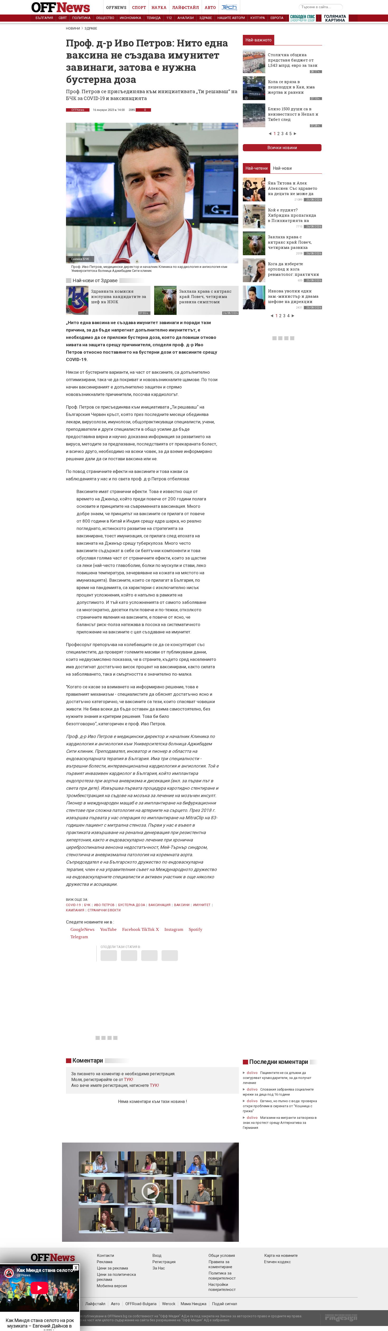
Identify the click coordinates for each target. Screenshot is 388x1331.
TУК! (128, 1079)
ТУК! (154, 1085)
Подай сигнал (224, 1303)
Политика (81, 18)
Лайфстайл (185, 7)
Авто (210, 7)
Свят (63, 18)
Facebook (130, 929)
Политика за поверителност (222, 1276)
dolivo (252, 1073)
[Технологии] (229, 8)
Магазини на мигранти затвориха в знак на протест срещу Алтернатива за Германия (280, 1123)
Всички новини (282, 147)
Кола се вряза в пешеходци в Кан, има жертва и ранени (291, 87)
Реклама (104, 1261)
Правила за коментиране (220, 1264)
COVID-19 (73, 905)
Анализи (185, 18)
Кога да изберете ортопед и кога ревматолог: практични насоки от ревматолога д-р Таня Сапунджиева (293, 274)
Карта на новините (281, 1255)
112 (169, 18)
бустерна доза (131, 905)
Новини (73, 28)
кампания (75, 910)
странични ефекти (104, 910)
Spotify (195, 929)
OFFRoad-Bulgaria (141, 1303)
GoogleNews (81, 929)
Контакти (105, 1255)
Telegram (78, 937)
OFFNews (77, 110)
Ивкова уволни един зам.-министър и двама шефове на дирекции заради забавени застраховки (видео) (293, 301)
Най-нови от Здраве (95, 280)
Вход (157, 1255)
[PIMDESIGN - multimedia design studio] (339, 1319)
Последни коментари (278, 1061)
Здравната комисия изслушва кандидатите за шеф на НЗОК (118, 296)
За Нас (159, 1268)
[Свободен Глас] (302, 19)
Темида (154, 18)
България (44, 18)
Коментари (88, 1060)
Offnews (116, 7)
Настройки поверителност (222, 1287)
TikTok (148, 929)
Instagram (173, 929)
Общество (105, 18)
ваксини (182, 905)
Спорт (139, 7)
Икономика (130, 18)
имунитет (202, 905)
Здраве (205, 18)
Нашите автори (231, 18)
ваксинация (160, 905)
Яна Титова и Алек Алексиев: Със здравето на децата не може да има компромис (292, 190)
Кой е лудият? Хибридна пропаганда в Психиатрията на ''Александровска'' (292, 217)
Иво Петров (104, 905)
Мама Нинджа (193, 1303)
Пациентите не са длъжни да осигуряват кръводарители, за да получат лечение (277, 1078)
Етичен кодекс (277, 1261)
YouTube (108, 929)
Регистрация (164, 1261)
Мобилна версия (112, 1285)
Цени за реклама (112, 1268)
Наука (159, 7)
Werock (168, 1303)
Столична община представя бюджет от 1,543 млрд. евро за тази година (293, 62)
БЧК (87, 905)
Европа (277, 18)
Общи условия (222, 1255)
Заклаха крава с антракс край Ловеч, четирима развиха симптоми (205, 296)
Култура (257, 18)
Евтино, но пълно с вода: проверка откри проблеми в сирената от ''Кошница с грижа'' (280, 1106)
